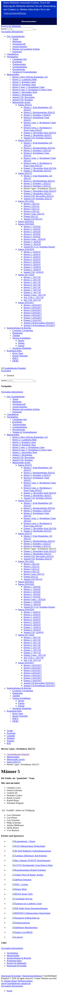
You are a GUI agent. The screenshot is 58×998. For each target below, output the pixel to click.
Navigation (6, 371)
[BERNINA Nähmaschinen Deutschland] (31, 913)
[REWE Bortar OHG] (22, 894)
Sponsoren (17, 51)
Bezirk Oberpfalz (20, 356)
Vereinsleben (12, 56)
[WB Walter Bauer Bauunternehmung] (30, 908)
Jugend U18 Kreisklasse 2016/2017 (39, 325)
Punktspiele (17, 333)
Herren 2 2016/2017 (33, 307)
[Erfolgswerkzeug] (21, 923)
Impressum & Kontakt (16, 965)
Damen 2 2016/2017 (33, 320)
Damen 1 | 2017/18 (32, 290)
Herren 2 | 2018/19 (32, 254)
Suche (4, 29)
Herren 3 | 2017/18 (32, 282)
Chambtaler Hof (19, 59)
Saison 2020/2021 (26, 221)
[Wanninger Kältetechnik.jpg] (26, 918)
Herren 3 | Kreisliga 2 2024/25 (37, 115)
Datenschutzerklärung (32, 976)
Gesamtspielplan (19, 67)
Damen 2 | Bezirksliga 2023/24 (37, 171)
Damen (21, 343)
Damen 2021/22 (31, 216)
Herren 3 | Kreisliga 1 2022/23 (37, 183)
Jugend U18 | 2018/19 (33, 272)
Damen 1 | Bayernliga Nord (24, 92)
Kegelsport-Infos (14, 351)
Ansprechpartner (19, 46)
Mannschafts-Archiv (21, 102)
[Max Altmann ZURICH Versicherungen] (31, 860)
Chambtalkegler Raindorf (18, 754)
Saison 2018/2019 (26, 249)
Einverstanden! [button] (29, 21)
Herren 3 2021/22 (31, 209)
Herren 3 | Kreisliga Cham (24, 82)
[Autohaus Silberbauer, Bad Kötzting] (29, 856)
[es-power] (17, 937)
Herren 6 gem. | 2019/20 (34, 239)
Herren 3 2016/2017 (33, 310)
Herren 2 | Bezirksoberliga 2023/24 (39, 148)
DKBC (15, 361)
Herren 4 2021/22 (31, 211)
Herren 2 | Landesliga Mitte (24, 79)
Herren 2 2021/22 (31, 206)
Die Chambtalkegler (16, 36)
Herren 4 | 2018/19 (32, 259)
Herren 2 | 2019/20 (32, 229)
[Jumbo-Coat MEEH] (22, 932)
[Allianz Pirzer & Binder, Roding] (27, 875)
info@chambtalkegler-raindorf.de (16, 983)
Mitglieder (17, 41)
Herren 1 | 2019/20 (32, 226)
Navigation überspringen (12, 31)
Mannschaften (13, 74)
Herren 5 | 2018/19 (32, 262)
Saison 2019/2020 (26, 224)
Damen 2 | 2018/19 (32, 269)
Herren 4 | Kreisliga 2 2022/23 (37, 186)
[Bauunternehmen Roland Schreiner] (29, 870)
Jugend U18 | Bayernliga (23, 97)
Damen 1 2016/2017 (33, 318)
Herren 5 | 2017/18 (32, 287)
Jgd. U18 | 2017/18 (32, 300)
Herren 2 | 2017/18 (32, 280)
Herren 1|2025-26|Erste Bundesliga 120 (30, 77)
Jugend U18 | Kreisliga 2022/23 (38, 198)
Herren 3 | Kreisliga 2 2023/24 (37, 150)
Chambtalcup (13, 54)
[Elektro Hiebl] (19, 889)
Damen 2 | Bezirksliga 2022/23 (37, 193)
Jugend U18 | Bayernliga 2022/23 (39, 196)
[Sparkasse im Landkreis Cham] (27, 903)
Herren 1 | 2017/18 (32, 277)
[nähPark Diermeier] (21, 879)
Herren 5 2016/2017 (33, 315)
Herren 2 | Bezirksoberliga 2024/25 (39, 112)
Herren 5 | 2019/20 (32, 236)
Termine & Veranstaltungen (24, 72)
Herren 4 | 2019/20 (32, 234)
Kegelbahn (17, 62)
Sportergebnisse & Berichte (19, 328)
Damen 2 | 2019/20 (32, 244)
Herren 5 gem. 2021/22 (34, 214)
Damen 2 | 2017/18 (32, 292)
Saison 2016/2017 (26, 302)
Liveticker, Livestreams (22, 330)
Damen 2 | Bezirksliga (22, 95)
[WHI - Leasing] (20, 884)
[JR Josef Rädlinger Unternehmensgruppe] (31, 851)
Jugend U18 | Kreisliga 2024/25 (38, 138)
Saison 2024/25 (25, 105)
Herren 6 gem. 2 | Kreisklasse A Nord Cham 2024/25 (38, 128)
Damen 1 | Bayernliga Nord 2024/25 (40, 133)
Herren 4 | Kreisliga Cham (24, 84)
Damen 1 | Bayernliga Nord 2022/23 (40, 191)
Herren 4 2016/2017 (33, 312)
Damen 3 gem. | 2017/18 (35, 295)
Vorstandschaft (18, 44)
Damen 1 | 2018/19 (32, 267)
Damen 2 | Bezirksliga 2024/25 (37, 135)
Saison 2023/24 (25, 140)
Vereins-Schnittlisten (21, 338)
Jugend (21, 345)
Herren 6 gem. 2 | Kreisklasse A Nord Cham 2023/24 (38, 164)
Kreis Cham (17, 353)
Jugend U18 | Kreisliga (22, 100)
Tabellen (16, 335)
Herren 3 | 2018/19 (32, 257)
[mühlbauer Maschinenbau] (25, 927)
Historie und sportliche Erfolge (26, 49)
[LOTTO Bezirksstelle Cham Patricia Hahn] (32, 865)
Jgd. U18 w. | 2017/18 (33, 297)
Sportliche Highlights (21, 348)
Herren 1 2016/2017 (33, 305)
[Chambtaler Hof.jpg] (22, 899)
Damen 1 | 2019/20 (32, 242)
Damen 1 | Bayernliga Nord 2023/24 (40, 168)
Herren (21, 340)
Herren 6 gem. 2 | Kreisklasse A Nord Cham (32, 89)
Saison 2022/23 (25, 173)
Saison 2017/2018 (26, 274)
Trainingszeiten (19, 64)
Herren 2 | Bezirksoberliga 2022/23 (39, 181)
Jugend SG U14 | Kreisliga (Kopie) (39, 247)
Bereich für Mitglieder (11, 26)
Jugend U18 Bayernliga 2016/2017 (39, 323)
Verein (15, 39)
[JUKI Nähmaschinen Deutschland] (28, 846)
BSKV (15, 358)
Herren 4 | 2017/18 (32, 285)
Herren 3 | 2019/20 (32, 231)
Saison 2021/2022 (26, 201)
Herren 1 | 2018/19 (32, 252)
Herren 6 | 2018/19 (32, 264)
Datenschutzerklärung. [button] (15, 13)
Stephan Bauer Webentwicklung (18, 981)
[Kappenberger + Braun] (23, 841)
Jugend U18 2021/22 (33, 219)
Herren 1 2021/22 (31, 204)
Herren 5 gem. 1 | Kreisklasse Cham (28, 87)
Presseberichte (18, 69)
